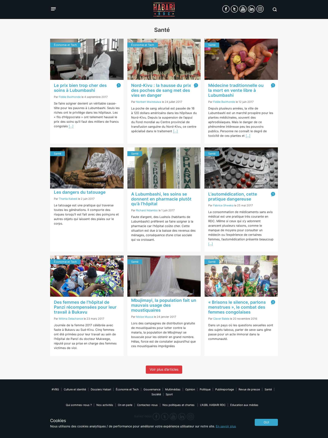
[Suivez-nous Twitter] (234, 9)
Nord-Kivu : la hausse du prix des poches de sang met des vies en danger (161, 90)
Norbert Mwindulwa (148, 101)
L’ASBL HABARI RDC (213, 405)
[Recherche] (274, 9)
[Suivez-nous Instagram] (260, 9)
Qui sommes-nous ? (79, 405)
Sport (169, 394)
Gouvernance (152, 389)
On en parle (125, 405)
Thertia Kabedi (68, 198)
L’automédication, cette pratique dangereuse (232, 196)
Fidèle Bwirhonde (70, 96)
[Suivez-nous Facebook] (225, 9)
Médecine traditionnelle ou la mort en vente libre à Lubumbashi (236, 90)
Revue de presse (249, 389)
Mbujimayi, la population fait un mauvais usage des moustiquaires (163, 305)
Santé (268, 389)
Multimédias (173, 389)
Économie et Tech (127, 389)
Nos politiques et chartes (178, 405)
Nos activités (104, 405)
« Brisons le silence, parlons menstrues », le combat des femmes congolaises (237, 307)
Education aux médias (244, 405)
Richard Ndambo (147, 210)
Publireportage (224, 389)
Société (156, 394)
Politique (205, 389)
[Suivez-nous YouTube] (243, 9)
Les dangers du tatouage (80, 192)
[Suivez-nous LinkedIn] (251, 9)
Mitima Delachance (71, 318)
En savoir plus (226, 426)
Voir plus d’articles (164, 369)
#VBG (55, 389)
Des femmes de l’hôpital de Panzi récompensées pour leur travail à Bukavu (85, 307)
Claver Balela (221, 318)
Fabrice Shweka (223, 205)
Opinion (190, 389)
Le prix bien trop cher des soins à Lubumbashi (80, 88)
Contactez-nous (147, 405)
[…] (71, 126)
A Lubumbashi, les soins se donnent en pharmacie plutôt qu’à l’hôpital (161, 198)
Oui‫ (266, 422)
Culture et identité (75, 389)
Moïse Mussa (144, 316)
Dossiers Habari (101, 389)
